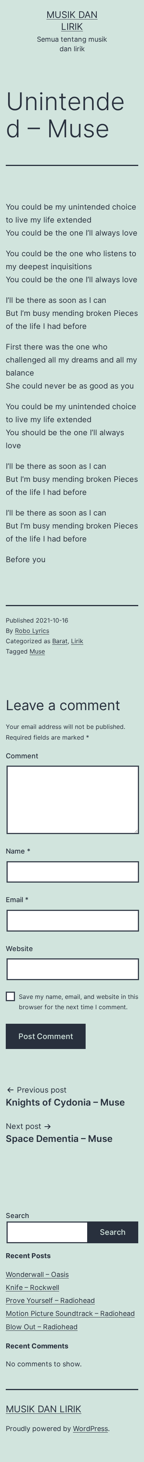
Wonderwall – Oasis (37, 1274)
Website (19, 949)
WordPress (90, 1429)
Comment (22, 756)
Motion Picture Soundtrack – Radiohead (70, 1313)
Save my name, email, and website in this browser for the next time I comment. (78, 1002)
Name (18, 851)
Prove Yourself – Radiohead (50, 1300)
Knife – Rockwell (32, 1287)
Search (17, 1216)
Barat (60, 641)
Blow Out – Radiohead (42, 1327)
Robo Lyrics (32, 630)
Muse (37, 651)
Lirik (77, 641)
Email (17, 900)
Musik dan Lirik (43, 1409)
